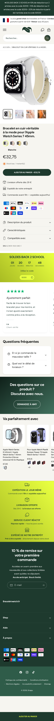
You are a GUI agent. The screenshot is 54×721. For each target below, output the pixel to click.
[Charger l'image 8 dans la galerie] (30, 114)
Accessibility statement (31, 684)
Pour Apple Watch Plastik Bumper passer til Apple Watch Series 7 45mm (37, 452)
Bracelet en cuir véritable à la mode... (29, 47)
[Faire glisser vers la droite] (50, 80)
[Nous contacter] (42, 30)
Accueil (6, 47)
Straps (30, 690)
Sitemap (47, 684)
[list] (27, 20)
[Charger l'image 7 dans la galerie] (19, 114)
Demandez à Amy (27, 404)
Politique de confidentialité (16, 680)
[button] (4, 30)
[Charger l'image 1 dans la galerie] (8, 114)
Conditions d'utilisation (39, 680)
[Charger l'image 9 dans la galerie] (42, 114)
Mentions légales (13, 684)
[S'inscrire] (43, 585)
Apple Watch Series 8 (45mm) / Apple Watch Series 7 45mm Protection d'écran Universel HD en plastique (13, 454)
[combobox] (27, 38)
